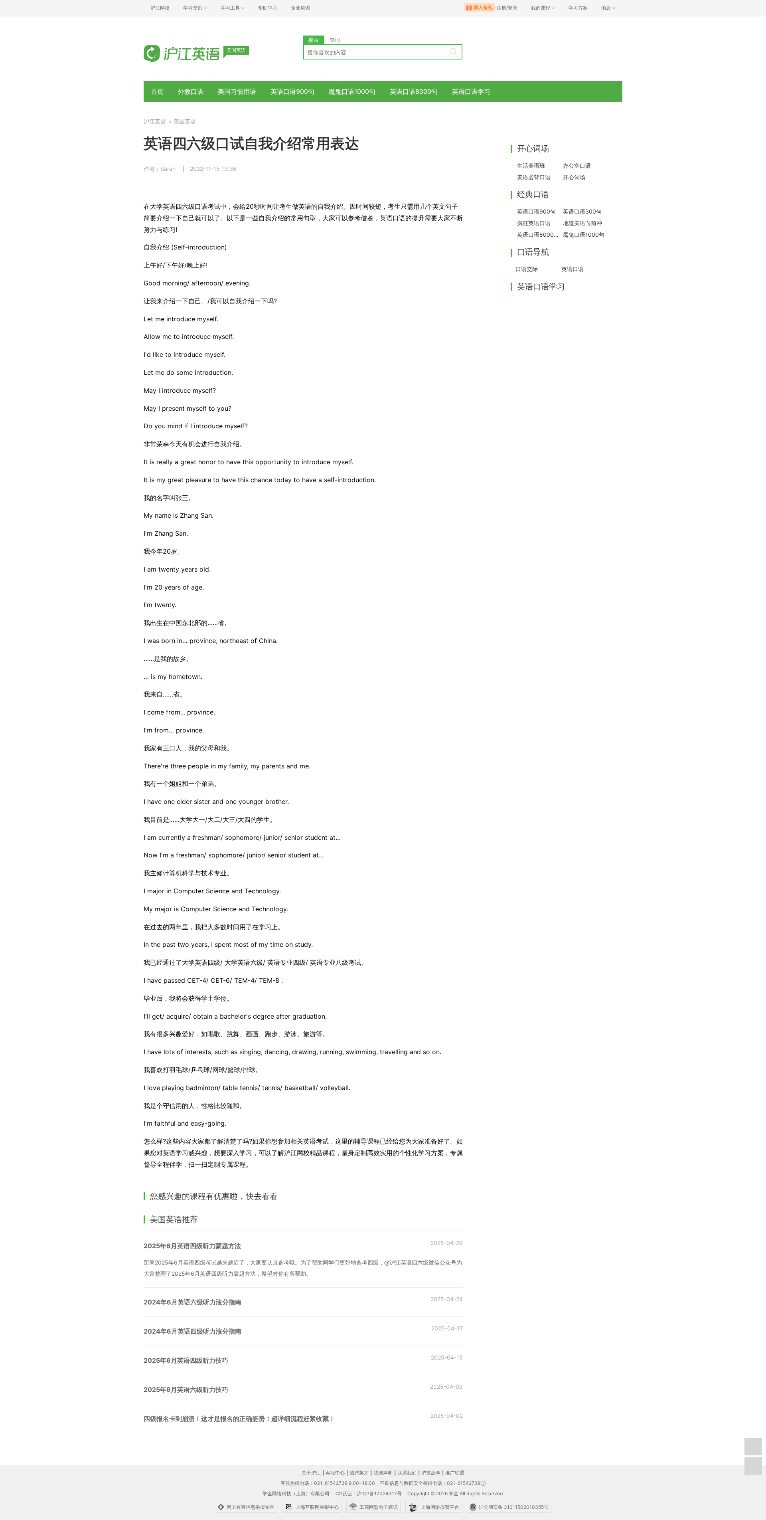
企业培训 (300, 8)
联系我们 (407, 1473)
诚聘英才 (359, 1473)
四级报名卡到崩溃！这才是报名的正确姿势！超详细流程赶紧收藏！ (239, 1419)
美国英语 (185, 121)
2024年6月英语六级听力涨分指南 (192, 1302)
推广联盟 (454, 1473)
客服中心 (335, 1473)
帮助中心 (267, 8)
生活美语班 (531, 165)
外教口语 (190, 91)
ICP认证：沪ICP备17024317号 (368, 1493)
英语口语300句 (582, 211)
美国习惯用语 (237, 91)
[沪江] (193, 52)
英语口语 (572, 268)
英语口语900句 (292, 91)
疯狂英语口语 (534, 223)
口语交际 (526, 268)
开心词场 (574, 177)
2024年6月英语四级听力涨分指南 (192, 1331)
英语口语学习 (471, 91)
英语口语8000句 (414, 91)
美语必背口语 (534, 177)
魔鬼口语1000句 (352, 91)
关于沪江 (311, 1473)
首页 (157, 91)
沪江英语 (155, 121)
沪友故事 (430, 1473)
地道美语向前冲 (582, 223)
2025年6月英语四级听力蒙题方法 (192, 1246)
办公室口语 (577, 165)
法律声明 (383, 1473)
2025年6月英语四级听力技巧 (186, 1360)
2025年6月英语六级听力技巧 (186, 1389)
